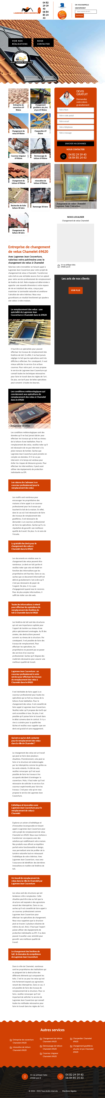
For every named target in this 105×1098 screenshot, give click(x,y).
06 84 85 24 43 (46, 15)
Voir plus (75, 290)
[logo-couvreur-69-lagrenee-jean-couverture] (25, 10)
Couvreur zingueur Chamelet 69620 (50, 1055)
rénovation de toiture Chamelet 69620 (21, 1048)
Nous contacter (43, 42)
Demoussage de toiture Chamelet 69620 (52, 1047)
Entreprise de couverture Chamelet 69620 (23, 1041)
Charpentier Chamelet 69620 (82, 1040)
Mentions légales (69, 1091)
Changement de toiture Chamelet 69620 (52, 1040)
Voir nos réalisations (20, 42)
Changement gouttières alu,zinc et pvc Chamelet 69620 (83, 1049)
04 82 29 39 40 (46, 6)
